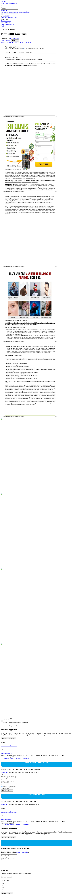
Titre (2, 774)
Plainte (3, 753)
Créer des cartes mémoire (22, 12)
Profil (2, 26)
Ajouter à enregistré (25, 42)
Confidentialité (10, 758)
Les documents (5, 3)
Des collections (12, 17)
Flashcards (13, 3)
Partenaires (8, 753)
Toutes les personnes (9, 787)
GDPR (3, 758)
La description (8, 778)
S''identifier (4, 10)
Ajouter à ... (15, 40)
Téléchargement (6, 40)
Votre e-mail (4, 870)
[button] (4, 719)
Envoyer (10, 893)
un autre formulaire (22, 852)
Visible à (3, 785)
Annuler (4, 893)
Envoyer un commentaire (8, 738)
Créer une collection (7, 790)
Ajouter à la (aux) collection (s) (10, 42)
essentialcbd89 (14, 38)
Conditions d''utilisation (22, 758)
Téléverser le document (8, 12)
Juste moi (6, 788)
